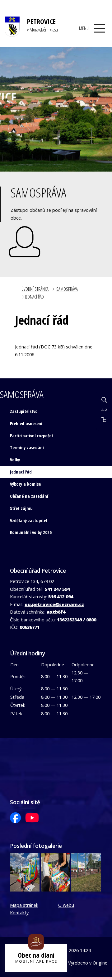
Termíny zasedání (27, 447)
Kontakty (19, 913)
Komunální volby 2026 (31, 532)
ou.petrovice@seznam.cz (54, 604)
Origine (100, 963)
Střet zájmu (21, 508)
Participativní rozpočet (31, 436)
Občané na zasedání (29, 496)
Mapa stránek (24, 905)
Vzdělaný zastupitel (28, 520)
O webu (66, 905)
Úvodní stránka (35, 289)
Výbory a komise (25, 484)
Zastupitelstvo (24, 411)
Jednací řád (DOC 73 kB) (40, 347)
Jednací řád (21, 472)
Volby (15, 460)
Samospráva (67, 289)
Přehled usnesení (26, 423)
